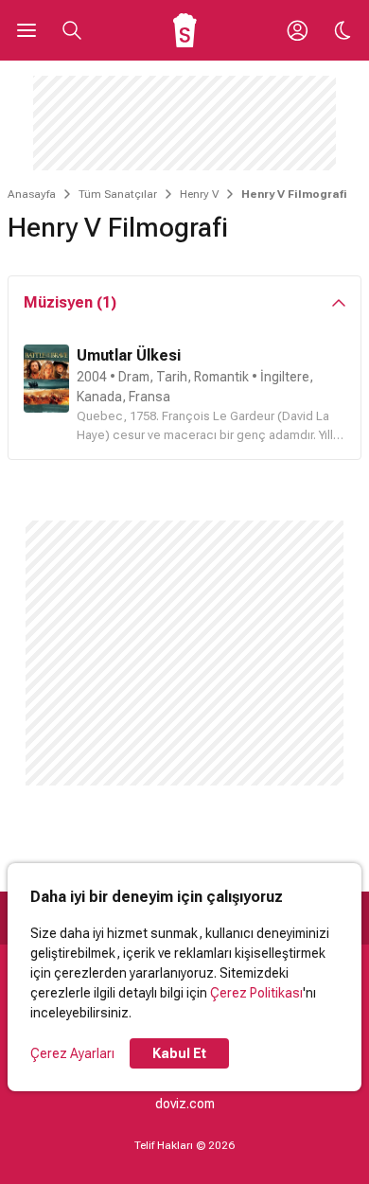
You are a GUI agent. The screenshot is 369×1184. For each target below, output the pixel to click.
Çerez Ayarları (72, 1053)
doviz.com (185, 1103)
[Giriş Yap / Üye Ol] (297, 30)
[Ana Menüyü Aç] (26, 30)
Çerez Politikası (256, 992)
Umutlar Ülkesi (129, 355)
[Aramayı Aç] (72, 30)
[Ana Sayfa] (185, 30)
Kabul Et (179, 1053)
